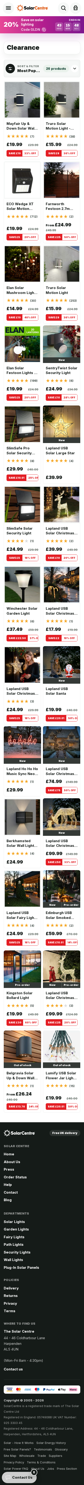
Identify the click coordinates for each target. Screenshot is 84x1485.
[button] (42, 24)
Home (9, 1154)
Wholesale (27, 1456)
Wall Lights (13, 1259)
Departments (16, 1213)
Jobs (50, 1468)
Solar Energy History (51, 1443)
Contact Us (22, 1477)
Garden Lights (16, 1229)
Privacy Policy (14, 1462)
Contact (11, 1192)
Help (8, 1184)
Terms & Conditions (41, 1462)
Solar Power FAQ (16, 1468)
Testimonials (43, 1449)
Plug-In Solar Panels (21, 1267)
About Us (12, 1162)
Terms (9, 1311)
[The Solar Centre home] (33, 8)
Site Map (10, 1456)
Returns (11, 1295)
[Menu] (8, 8)
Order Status (15, 1177)
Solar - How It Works (19, 1443)
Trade (41, 1456)
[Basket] (75, 8)
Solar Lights (14, 1221)
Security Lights (17, 1252)
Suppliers (55, 1456)
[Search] (63, 8)
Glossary (61, 1449)
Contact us (13, 1369)
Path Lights (14, 1244)
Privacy (10, 1303)
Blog (8, 1200)
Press (9, 1169)
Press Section (67, 1468)
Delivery (11, 1288)
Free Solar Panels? (17, 1449)
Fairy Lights (14, 1237)
